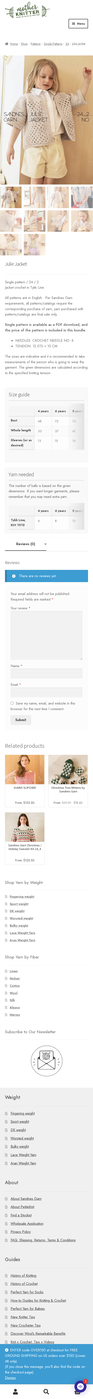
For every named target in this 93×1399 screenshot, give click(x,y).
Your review (20, 608)
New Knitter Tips (23, 1317)
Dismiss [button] (10, 1377)
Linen (14, 971)
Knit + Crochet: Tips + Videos (32, 1342)
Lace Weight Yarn (22, 933)
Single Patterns (53, 44)
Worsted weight (21, 918)
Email (16, 684)
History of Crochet (24, 1283)
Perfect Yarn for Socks (27, 1292)
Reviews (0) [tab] (25, 544)
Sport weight (19, 904)
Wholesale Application (27, 1223)
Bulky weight (19, 925)
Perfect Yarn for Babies (28, 1308)
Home (14, 44)
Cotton (15, 986)
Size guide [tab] (19, 394)
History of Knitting (23, 1275)
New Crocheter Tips (26, 1325)
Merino (15, 1015)
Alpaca (15, 1007)
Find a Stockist (21, 1215)
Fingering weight (22, 896)
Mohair (15, 978)
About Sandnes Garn (26, 1198)
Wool (14, 993)
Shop (24, 44)
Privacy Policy (21, 1231)
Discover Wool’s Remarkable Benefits (38, 1333)
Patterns (35, 44)
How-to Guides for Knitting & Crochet (38, 1300)
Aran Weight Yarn (22, 940)
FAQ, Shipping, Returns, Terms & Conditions (43, 1239)
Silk (12, 1000)
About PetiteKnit (22, 1206)
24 (67, 44)
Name (16, 666)
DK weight (17, 911)
